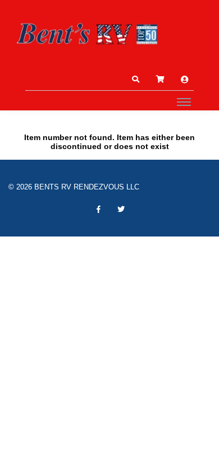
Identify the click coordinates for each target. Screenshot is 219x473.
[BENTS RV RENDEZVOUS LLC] (87, 34)
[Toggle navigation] (184, 101)
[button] (135, 80)
